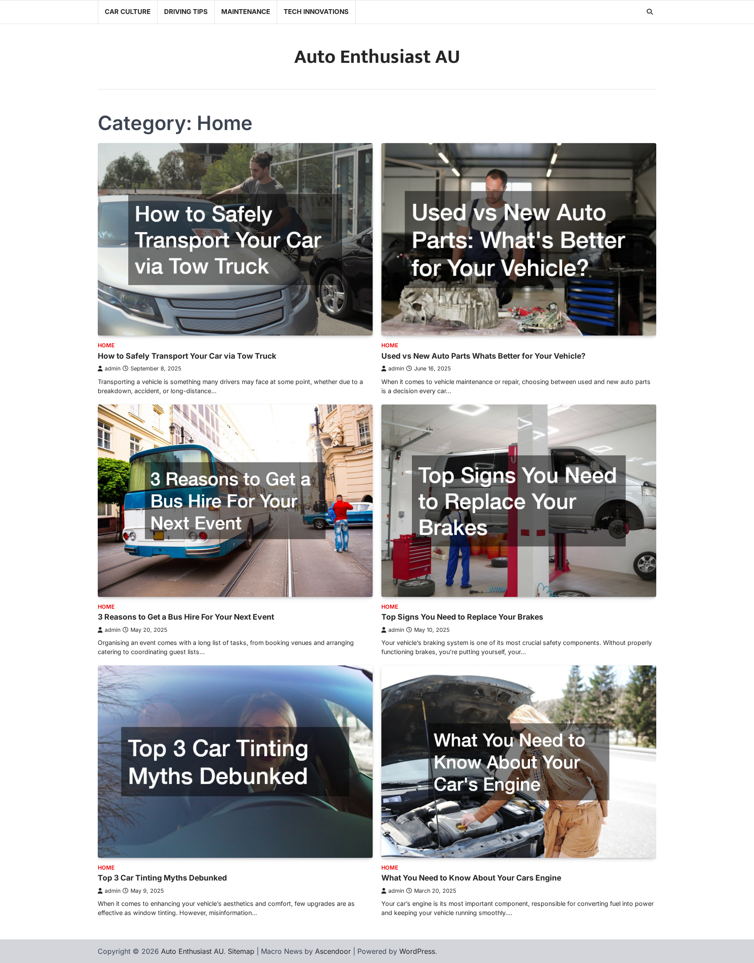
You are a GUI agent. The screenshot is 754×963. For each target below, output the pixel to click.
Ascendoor (333, 951)
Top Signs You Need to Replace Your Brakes (462, 616)
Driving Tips (186, 11)
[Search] (649, 11)
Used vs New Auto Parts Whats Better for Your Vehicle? (483, 355)
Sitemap (241, 951)
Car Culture (128, 11)
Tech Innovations (316, 11)
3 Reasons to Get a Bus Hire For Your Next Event (186, 616)
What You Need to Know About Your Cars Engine (471, 877)
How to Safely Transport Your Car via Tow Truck (187, 355)
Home (106, 345)
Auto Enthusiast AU (377, 57)
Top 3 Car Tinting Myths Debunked (162, 877)
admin (112, 368)
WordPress (417, 951)
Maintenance (245, 11)
